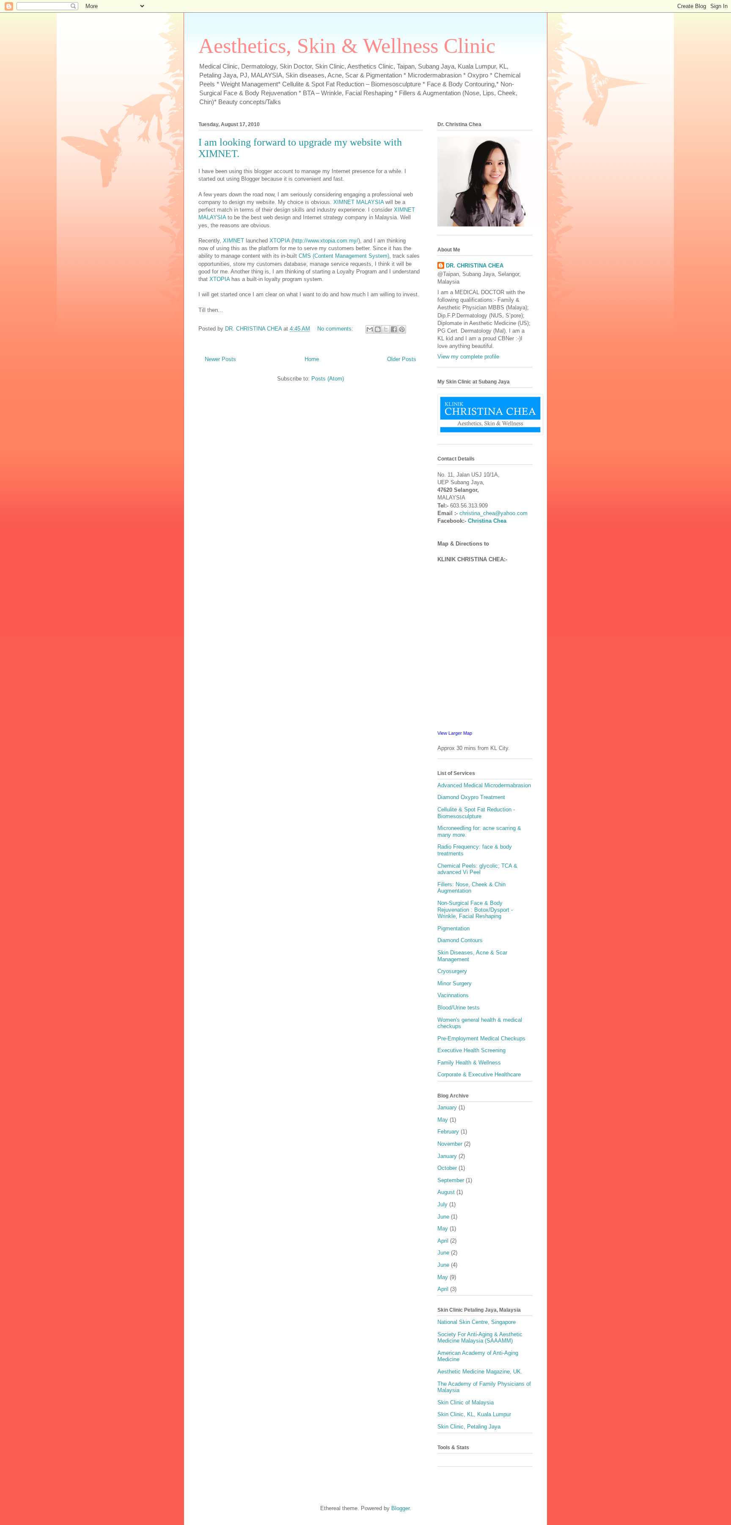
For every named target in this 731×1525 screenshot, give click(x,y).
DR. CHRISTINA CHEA (474, 265)
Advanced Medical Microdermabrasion (484, 785)
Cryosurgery (452, 971)
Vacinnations (453, 995)
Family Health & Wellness (469, 1062)
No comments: (336, 328)
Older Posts (401, 359)
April (442, 1241)
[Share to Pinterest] (402, 329)
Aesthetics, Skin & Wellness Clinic (346, 46)
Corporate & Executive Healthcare (479, 1074)
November (449, 1144)
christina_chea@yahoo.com (493, 513)
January (447, 1107)
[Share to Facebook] (394, 329)
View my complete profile (468, 356)
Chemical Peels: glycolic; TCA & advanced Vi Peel (477, 869)
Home (312, 359)
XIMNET (233, 240)
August (446, 1192)
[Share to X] (386, 329)
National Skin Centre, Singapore (476, 1322)
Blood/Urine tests (458, 1007)
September (450, 1180)
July (442, 1204)
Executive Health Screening (471, 1050)
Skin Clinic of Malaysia (465, 1402)
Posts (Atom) (327, 378)
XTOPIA (279, 240)
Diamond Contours (460, 940)
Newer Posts (220, 359)
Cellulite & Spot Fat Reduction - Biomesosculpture (476, 812)
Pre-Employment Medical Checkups (481, 1038)
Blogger (400, 1508)
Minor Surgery (454, 983)
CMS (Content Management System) (344, 256)
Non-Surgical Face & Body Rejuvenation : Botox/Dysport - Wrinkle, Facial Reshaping (475, 909)
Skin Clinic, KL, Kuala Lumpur (474, 1414)
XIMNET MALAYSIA (358, 202)
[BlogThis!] (378, 329)
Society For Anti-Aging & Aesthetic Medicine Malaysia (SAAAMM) (479, 1337)
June (443, 1216)
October (447, 1168)
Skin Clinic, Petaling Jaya (468, 1426)
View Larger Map (454, 733)
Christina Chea (487, 521)
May (442, 1120)
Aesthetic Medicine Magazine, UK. (479, 1371)
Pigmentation (453, 928)
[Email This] (370, 329)
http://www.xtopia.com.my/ (325, 240)
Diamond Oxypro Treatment (471, 797)
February (448, 1131)
